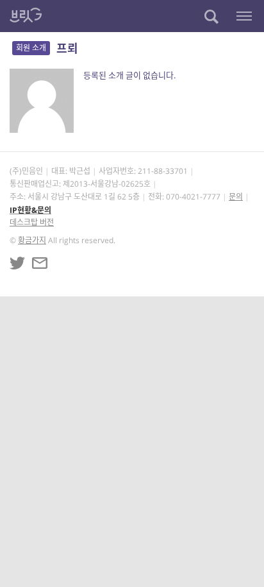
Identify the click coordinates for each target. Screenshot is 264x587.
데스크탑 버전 (32, 222)
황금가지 (32, 240)
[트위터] (17, 263)
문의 (236, 196)
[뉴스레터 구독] (39, 263)
